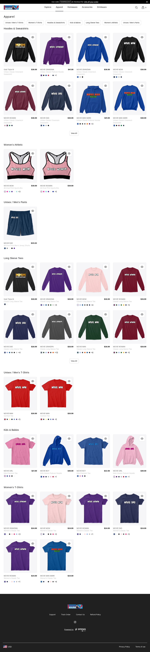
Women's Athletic (111, 22)
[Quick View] (33, 37)
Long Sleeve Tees (92, 22)
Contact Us (80, 614)
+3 (92, 124)
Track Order (65, 614)
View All (74, 133)
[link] (20, 49)
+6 (92, 352)
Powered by (69, 630)
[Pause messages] (147, 2)
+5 (56, 191)
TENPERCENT (65, 2)
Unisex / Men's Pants (131, 22)
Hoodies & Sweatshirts (56, 22)
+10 (56, 352)
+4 (92, 305)
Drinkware (102, 7)
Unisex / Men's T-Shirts (14, 22)
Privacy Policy (124, 647)
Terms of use (140, 647)
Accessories (87, 7)
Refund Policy (95, 614)
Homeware (72, 7)
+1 (56, 75)
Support (52, 614)
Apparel (59, 7)
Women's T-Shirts (35, 22)
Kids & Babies (75, 22)
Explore (48, 7)
